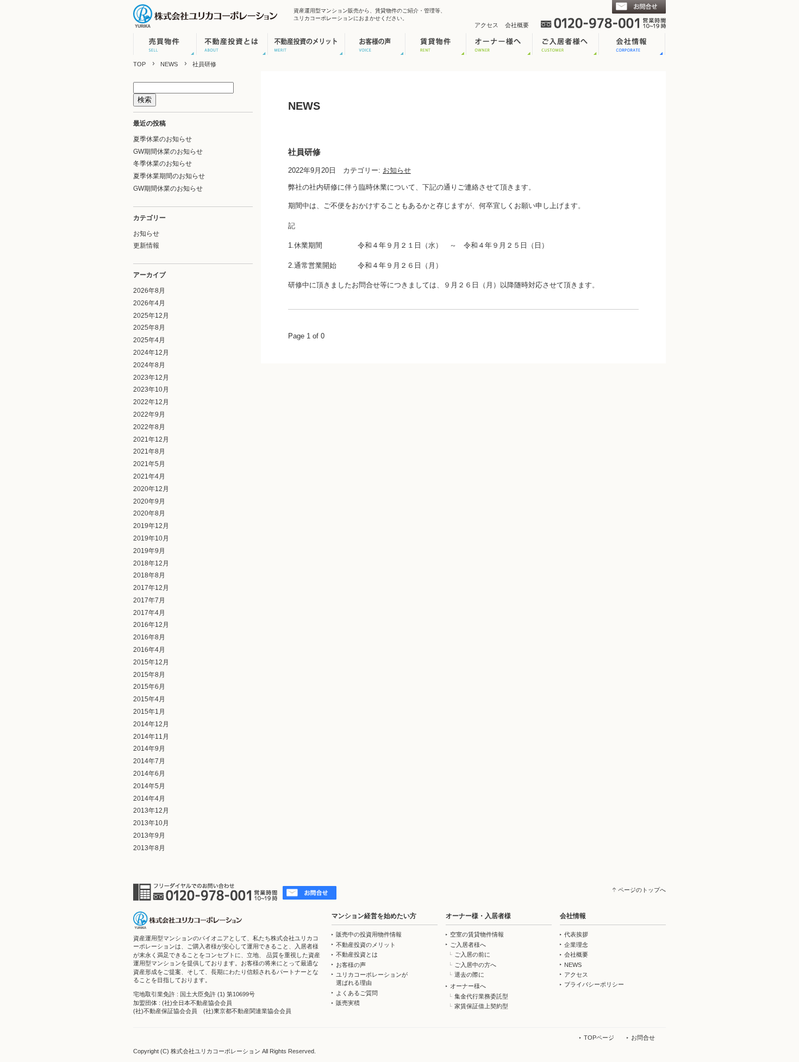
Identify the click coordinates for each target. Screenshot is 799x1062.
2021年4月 (149, 476)
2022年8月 (149, 427)
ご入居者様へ (468, 944)
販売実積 (348, 1003)
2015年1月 (149, 711)
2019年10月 (151, 538)
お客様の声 (351, 965)
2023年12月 (151, 377)
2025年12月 (151, 315)
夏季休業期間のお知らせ (169, 176)
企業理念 (576, 944)
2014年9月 (149, 748)
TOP (139, 64)
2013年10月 (151, 823)
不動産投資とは (357, 954)
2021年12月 (151, 439)
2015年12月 (151, 662)
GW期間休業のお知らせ (168, 151)
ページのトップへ (642, 890)
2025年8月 (149, 327)
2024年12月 (151, 352)
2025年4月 (149, 340)
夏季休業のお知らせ (162, 139)
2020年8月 (149, 513)
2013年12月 (151, 810)
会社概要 (517, 25)
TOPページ (599, 1037)
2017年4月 (149, 613)
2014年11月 (151, 736)
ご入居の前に (472, 954)
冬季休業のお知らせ (162, 163)
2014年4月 (149, 798)
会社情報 (573, 916)
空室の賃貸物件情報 (477, 934)
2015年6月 (149, 686)
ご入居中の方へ (475, 965)
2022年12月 (151, 402)
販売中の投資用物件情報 (369, 934)
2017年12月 (151, 588)
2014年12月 (151, 724)
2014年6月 (149, 773)
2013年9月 (149, 835)
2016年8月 (149, 637)
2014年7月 (149, 761)
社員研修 (304, 151)
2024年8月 (149, 365)
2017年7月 (149, 600)
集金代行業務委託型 (481, 996)
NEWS (169, 64)
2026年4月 (149, 303)
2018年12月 (151, 563)
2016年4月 (149, 649)
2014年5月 (149, 786)
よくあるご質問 (357, 993)
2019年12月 (151, 526)
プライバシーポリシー (594, 984)
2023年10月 (151, 389)
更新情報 (146, 245)
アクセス (486, 25)
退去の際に (469, 974)
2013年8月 (149, 848)
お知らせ (146, 233)
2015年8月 (149, 674)
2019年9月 (149, 551)
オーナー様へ (468, 986)
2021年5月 (149, 464)
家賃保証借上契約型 (481, 1006)
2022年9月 (149, 414)
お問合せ (643, 1037)
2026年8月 (149, 290)
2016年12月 (151, 625)
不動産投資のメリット (366, 944)
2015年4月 (149, 699)
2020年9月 (149, 501)
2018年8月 (149, 575)
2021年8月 (149, 451)
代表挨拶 (576, 934)
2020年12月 (151, 489)
